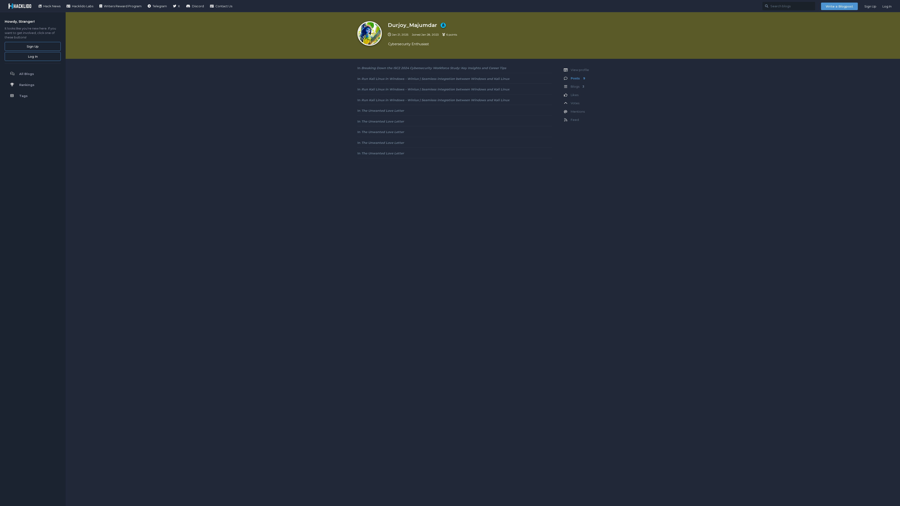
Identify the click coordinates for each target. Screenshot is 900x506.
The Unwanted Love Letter (382, 110)
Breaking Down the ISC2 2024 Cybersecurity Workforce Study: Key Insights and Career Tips (433, 68)
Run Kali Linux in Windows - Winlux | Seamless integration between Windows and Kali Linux (435, 79)
